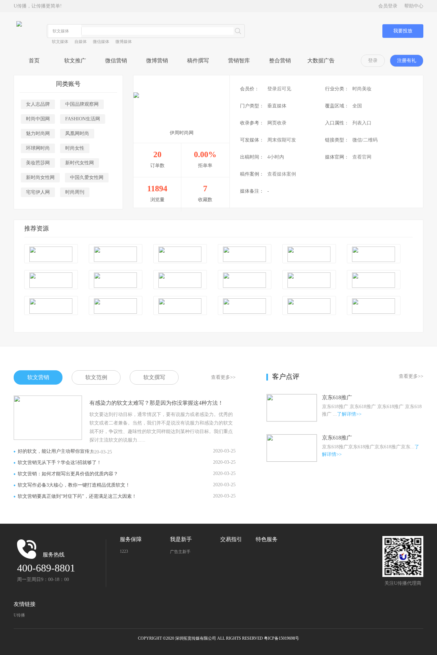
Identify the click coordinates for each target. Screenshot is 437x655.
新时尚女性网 (40, 177)
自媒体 (80, 41)
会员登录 (387, 6)
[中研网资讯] (309, 254)
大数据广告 (321, 60)
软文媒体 (60, 41)
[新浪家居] (51, 280)
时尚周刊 (74, 192)
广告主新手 (180, 551)
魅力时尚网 (38, 133)
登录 (373, 60)
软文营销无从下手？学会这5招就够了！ (59, 462)
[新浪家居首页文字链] (244, 280)
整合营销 (280, 60)
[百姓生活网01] (180, 254)
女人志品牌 (38, 104)
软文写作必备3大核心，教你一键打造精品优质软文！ (74, 485)
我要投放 (402, 30)
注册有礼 (406, 60)
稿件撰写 (198, 60)
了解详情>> (349, 414)
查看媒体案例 (281, 174)
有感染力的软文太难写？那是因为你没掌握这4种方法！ (156, 403)
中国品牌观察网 (82, 104)
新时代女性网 (79, 162)
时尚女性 (74, 148)
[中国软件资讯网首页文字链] (244, 254)
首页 (34, 60)
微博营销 (157, 60)
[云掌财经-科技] (115, 306)
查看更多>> (223, 377)
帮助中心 (413, 6)
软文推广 (75, 60)
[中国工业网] (51, 254)
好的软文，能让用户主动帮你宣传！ (56, 451)
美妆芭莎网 (38, 162)
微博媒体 (123, 41)
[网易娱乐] (373, 306)
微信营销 (116, 60)
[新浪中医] (180, 280)
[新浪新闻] (115, 254)
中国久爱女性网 (86, 177)
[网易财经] (309, 280)
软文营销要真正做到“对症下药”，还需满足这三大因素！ (77, 496)
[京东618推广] (292, 396)
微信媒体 (101, 41)
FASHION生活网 (82, 118)
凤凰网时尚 (77, 133)
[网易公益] (309, 306)
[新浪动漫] (115, 280)
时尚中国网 (38, 118)
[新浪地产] (373, 254)
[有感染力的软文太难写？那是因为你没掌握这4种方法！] (48, 398)
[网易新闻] (51, 306)
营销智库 (239, 60)
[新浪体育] (373, 280)
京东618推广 (337, 397)
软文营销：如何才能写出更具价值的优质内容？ (68, 473)
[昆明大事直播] (244, 306)
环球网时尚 (38, 148)
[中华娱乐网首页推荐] (180, 306)
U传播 (19, 615)
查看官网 (361, 157)
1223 (124, 551)
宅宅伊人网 (38, 192)
